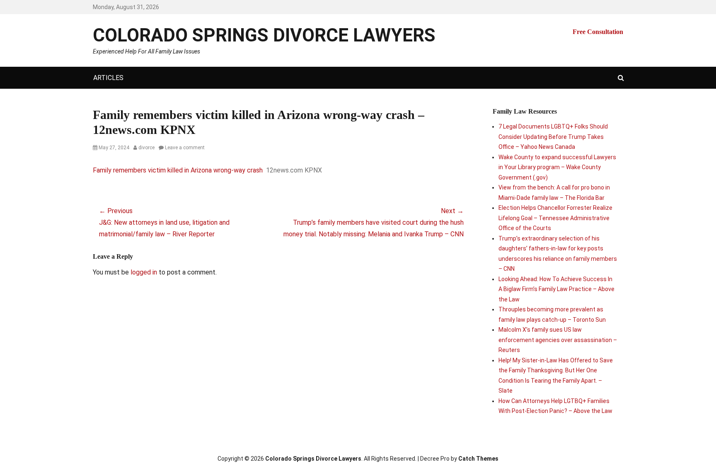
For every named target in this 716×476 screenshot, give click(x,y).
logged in (144, 272)
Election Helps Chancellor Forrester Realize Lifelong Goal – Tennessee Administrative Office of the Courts (555, 217)
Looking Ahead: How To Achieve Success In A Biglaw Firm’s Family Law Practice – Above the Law (556, 289)
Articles (108, 78)
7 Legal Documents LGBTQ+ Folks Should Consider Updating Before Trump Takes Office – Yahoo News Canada (553, 136)
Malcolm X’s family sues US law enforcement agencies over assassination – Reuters (557, 339)
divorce (146, 148)
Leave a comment (185, 148)
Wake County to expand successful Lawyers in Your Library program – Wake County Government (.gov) (557, 167)
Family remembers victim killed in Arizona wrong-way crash (178, 170)
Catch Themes (478, 458)
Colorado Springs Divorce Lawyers (264, 35)
